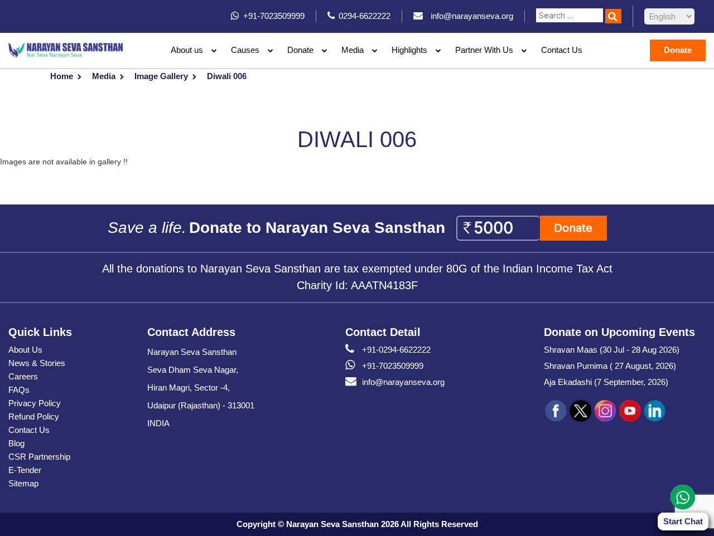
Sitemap (23, 483)
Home (61, 76)
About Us (25, 349)
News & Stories (36, 363)
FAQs (19, 389)
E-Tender (24, 470)
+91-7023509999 (392, 366)
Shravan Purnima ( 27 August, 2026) (610, 366)
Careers (23, 376)
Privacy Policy (34, 403)
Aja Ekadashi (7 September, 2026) (606, 382)
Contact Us (561, 50)
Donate (300, 50)
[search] (613, 16)
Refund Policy (33, 416)
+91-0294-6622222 (396, 349)
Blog (16, 443)
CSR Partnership (39, 456)
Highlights (409, 50)
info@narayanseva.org (403, 382)
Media (103, 76)
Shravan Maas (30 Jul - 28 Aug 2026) (611, 349)
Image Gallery (161, 76)
